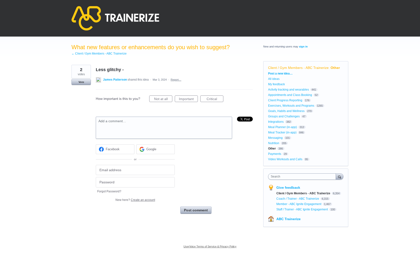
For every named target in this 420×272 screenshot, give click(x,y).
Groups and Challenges (284, 116)
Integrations (276, 121)
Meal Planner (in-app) (282, 127)
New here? (135, 200)
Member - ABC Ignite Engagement (299, 204)
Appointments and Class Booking (290, 95)
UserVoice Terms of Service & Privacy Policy (210, 246)
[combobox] (303, 176)
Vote (81, 82)
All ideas (274, 79)
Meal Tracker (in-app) (282, 132)
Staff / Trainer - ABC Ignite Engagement (302, 209)
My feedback (276, 84)
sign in (303, 46)
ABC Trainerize (288, 219)
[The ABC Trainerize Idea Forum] (115, 18)
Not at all (163, 99)
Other (335, 68)
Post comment (196, 210)
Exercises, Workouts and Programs (291, 105)
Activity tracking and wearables (288, 89)
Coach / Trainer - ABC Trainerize (298, 198)
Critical (215, 99)
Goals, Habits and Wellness (286, 111)
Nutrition (273, 143)
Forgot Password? (109, 191)
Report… (176, 79)
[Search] (339, 176)
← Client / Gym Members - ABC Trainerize (99, 53)
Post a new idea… (280, 73)
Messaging (275, 138)
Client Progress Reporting (285, 100)
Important (188, 99)
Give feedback (288, 187)
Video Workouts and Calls (285, 159)
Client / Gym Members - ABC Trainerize (298, 68)
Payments (274, 154)
